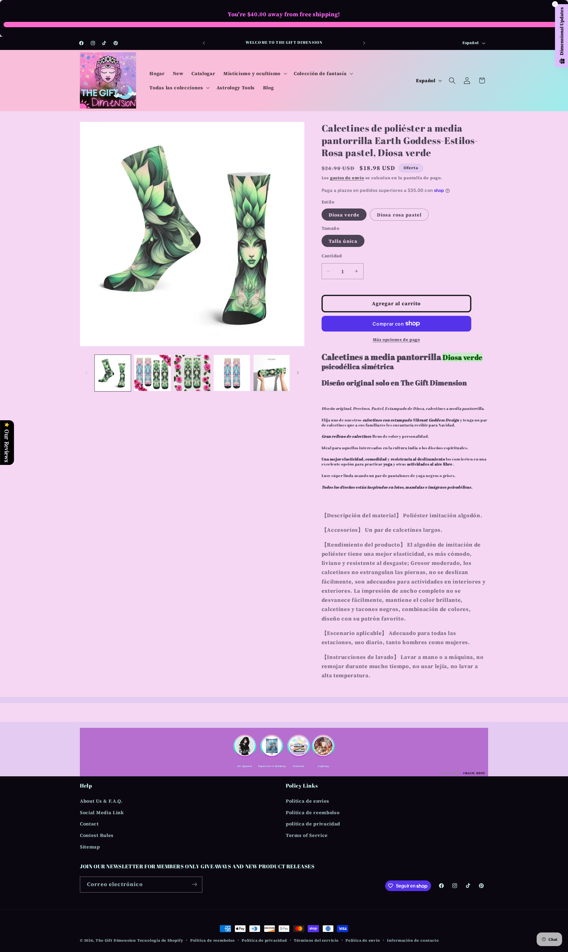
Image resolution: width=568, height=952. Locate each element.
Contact (89, 823)
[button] (254, 73)
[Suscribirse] (194, 885)
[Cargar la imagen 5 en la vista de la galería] (272, 373)
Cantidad (332, 256)
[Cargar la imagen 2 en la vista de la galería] (152, 373)
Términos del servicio (316, 940)
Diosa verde (344, 214)
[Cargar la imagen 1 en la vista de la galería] (113, 373)
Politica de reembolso (313, 812)
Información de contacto (413, 940)
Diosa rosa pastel (399, 214)
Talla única (343, 240)
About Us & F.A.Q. (101, 801)
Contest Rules (97, 835)
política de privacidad (313, 823)
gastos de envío (347, 177)
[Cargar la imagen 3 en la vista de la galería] (192, 373)
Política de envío (363, 940)
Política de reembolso (212, 940)
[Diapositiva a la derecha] (297, 372)
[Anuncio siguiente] (364, 43)
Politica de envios (307, 801)
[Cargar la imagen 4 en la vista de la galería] (232, 373)
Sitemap (90, 846)
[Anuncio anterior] (203, 43)
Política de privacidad (264, 940)
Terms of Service (307, 835)
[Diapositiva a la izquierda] (86, 372)
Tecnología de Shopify (160, 940)
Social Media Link (102, 812)
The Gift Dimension (116, 940)
